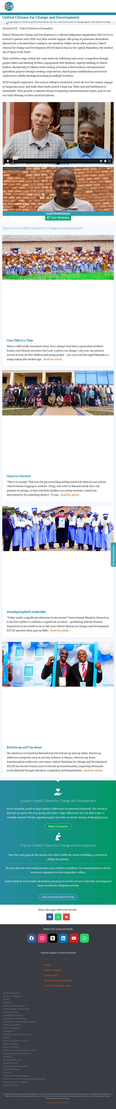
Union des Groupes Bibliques (16, 1075)
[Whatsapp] (84, 938)
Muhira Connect (10, 1044)
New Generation (11, 1047)
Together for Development (16, 1066)
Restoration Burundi (12, 1059)
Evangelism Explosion (13, 1015)
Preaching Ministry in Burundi (17, 1053)
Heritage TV (9, 1031)
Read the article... (54, 359)
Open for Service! (19, 476)
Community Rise (10, 1012)
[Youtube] (73, 938)
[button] (3, 23)
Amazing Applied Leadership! (26, 611)
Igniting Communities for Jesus (17, 1034)
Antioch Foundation (12, 996)
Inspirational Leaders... (14, 168)
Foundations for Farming (14, 1018)
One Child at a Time (20, 340)
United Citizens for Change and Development (24, 1079)
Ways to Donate (52, 969)
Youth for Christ (10, 1085)
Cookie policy (64, 1102)
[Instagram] (42, 938)
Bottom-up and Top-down (24, 747)
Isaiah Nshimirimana (58, 213)
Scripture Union (10, 1063)
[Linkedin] (63, 938)
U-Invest (7, 1072)
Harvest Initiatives (12, 1028)
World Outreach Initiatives (15, 1082)
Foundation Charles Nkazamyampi (19, 1021)
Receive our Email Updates (58, 980)
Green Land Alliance (12, 1024)
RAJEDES (7, 1056)
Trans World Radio (11, 1069)
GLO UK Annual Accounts (57, 985)
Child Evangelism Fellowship (16, 1009)
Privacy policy (52, 1102)
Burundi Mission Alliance (14, 1005)
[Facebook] (31, 938)
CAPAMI (7, 1002)
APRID (6, 999)
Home (47, 964)
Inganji (6, 1037)
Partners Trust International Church (20, 1050)
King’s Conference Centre (15, 1040)
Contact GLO (51, 975)
